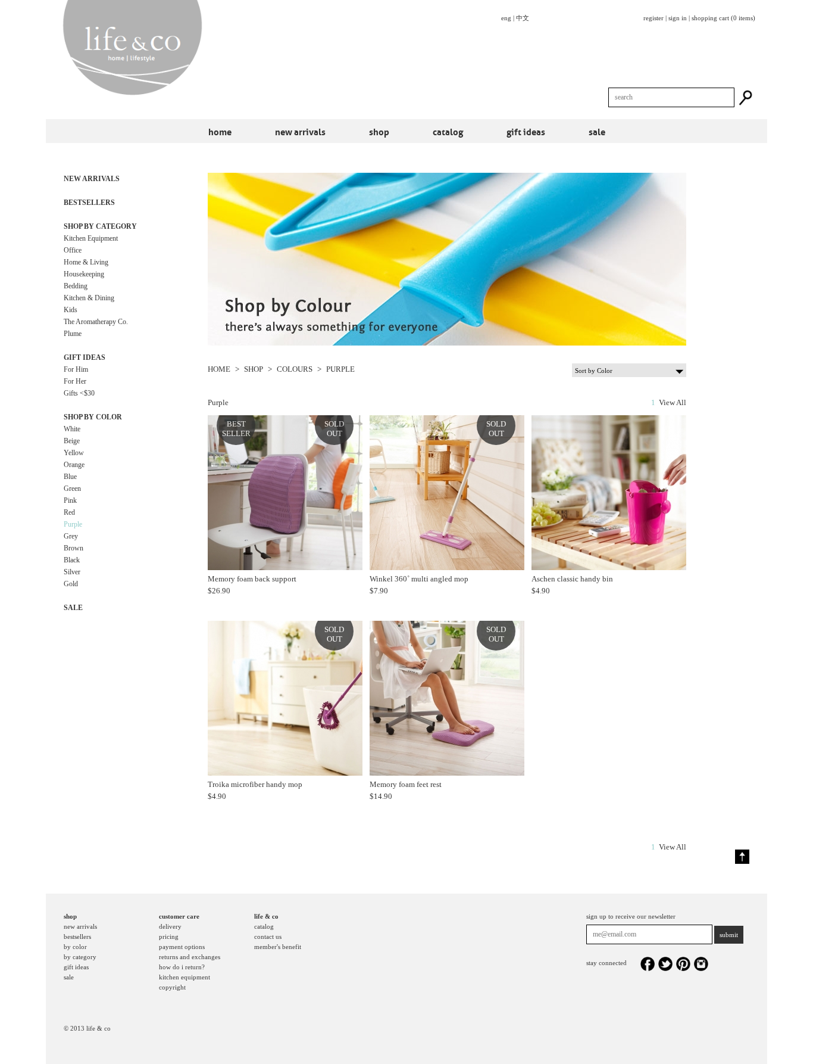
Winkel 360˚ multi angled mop (419, 578)
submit (729, 934)
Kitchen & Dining (89, 298)
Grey (71, 536)
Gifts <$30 (79, 393)
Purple (73, 524)
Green (72, 488)
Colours (294, 369)
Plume (73, 333)
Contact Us (268, 936)
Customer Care (179, 916)
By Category (80, 956)
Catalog (448, 131)
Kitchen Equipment (91, 238)
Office (73, 250)
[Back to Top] (742, 857)
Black (72, 560)
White (72, 429)
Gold (71, 584)
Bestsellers (89, 202)
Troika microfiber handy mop (255, 784)
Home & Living (86, 262)
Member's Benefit (277, 946)
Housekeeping (84, 274)
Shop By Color (93, 417)
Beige (72, 441)
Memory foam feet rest (406, 784)
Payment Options (182, 946)
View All (672, 402)
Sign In (677, 17)
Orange (74, 465)
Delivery (170, 926)
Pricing (169, 936)
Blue (70, 476)
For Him (76, 369)
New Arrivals (300, 131)
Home (220, 131)
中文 (522, 17)
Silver (72, 572)
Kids (70, 310)
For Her (75, 381)
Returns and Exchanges (189, 956)
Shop (379, 131)
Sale (597, 131)
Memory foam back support (252, 578)
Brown (73, 548)
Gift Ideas (525, 131)
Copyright (172, 987)
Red (69, 512)
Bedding (75, 286)
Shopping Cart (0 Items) (723, 17)
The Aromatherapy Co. (96, 322)
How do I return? (182, 966)
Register (653, 17)
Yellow (74, 453)
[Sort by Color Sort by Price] (629, 369)
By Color (75, 946)
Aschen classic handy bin (572, 578)
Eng (506, 17)
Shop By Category (100, 226)
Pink (70, 500)
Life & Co (266, 916)
